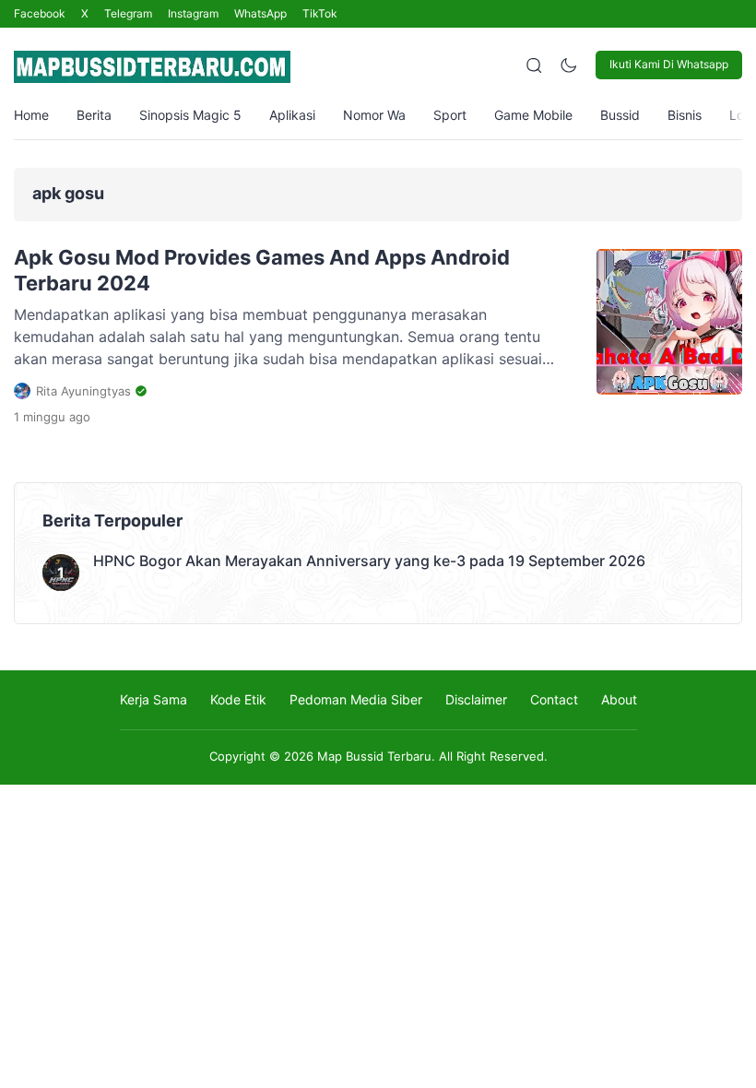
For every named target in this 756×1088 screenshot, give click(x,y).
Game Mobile (533, 115)
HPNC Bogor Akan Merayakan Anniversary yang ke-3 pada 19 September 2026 (369, 560)
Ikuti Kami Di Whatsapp (668, 64)
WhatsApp (260, 13)
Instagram (193, 13)
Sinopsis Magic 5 (190, 115)
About (619, 699)
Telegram (128, 13)
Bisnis (684, 115)
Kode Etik (238, 699)
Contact (554, 699)
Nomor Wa (374, 115)
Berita (94, 115)
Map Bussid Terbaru (374, 756)
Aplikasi (292, 115)
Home (31, 115)
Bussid (620, 115)
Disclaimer (476, 699)
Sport (450, 115)
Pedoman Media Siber (355, 699)
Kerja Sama (153, 699)
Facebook (39, 13)
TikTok (319, 13)
